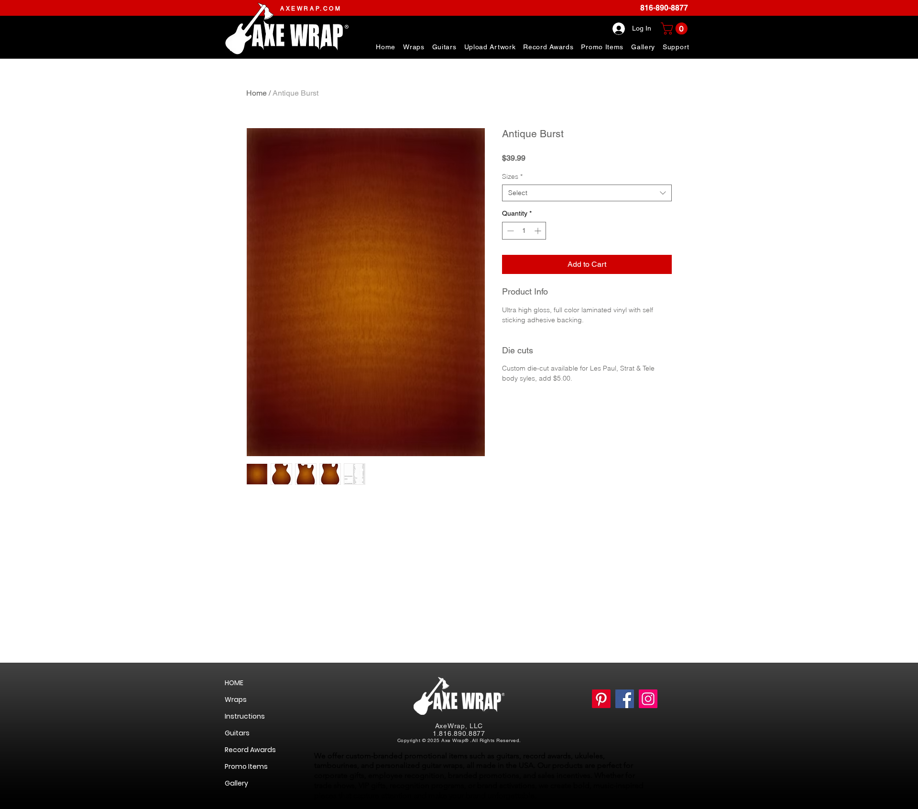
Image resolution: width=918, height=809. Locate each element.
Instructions (245, 716)
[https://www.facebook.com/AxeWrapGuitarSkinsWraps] (624, 698)
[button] (676, 47)
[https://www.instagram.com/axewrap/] (648, 698)
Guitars (237, 733)
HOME (234, 683)
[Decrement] (509, 230)
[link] (675, 28)
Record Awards (250, 749)
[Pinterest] (601, 698)
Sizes (512, 177)
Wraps (236, 699)
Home (256, 93)
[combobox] (587, 193)
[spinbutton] (524, 230)
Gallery (236, 783)
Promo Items (246, 766)
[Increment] (539, 230)
